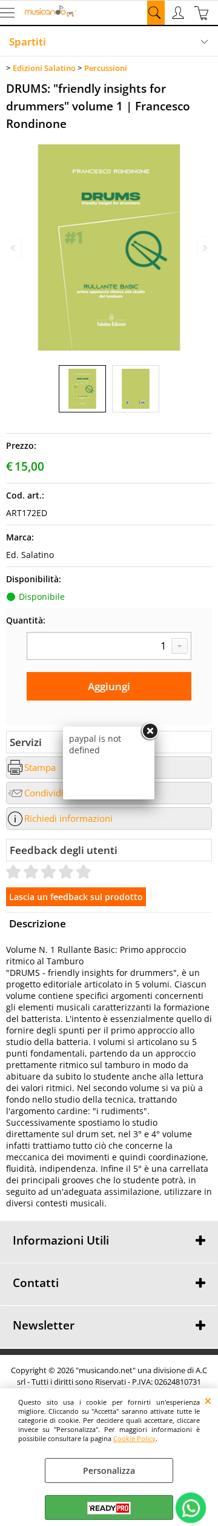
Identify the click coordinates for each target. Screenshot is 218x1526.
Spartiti (27, 42)
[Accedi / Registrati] (179, 13)
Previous (14, 248)
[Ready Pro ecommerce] (109, 1508)
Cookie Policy (134, 1438)
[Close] (149, 731)
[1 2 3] (109, 645)
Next (204, 248)
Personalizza (109, 1470)
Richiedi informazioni (68, 818)
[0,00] (203, 13)
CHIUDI (208, 1400)
